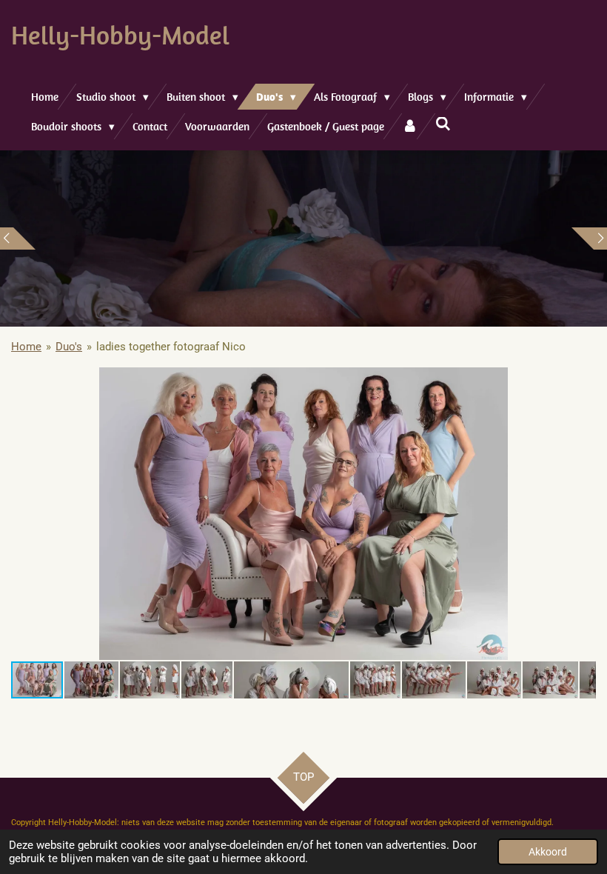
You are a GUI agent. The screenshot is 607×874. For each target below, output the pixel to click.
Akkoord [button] (548, 852)
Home (26, 346)
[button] (582, 381)
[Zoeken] (443, 124)
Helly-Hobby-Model (120, 35)
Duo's (69, 346)
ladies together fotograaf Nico (171, 346)
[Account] (409, 126)
